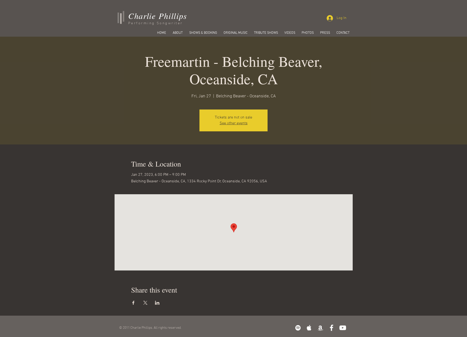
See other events (234, 123)
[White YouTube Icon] (343, 328)
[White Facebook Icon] (331, 328)
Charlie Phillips (157, 15)
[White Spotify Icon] (298, 328)
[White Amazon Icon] (320, 328)
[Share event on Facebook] (133, 303)
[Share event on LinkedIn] (157, 303)
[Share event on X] (145, 303)
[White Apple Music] (309, 328)
